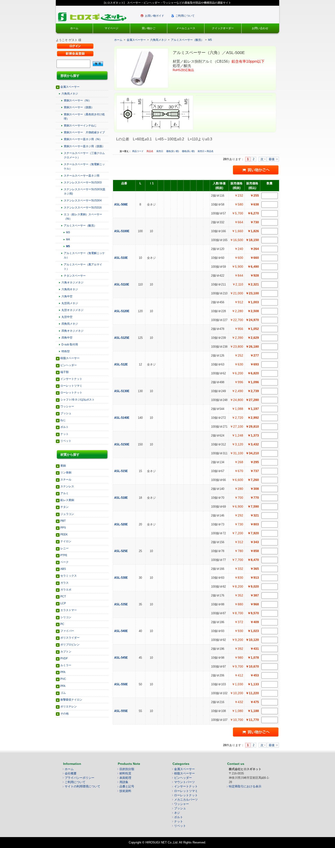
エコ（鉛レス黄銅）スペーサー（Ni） (83, 216)
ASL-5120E (122, 311)
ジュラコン (67, 514)
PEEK (64, 534)
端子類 (64, 372)
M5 (68, 246)
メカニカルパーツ (186, 799)
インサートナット (71, 378)
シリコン (65, 617)
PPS (63, 527)
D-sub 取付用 (70, 344)
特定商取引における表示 (245, 786)
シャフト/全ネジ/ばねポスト (77, 399)
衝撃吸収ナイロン (71, 699)
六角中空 (67, 296)
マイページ (111, 28)
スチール (65, 479)
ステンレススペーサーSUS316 (83, 207)
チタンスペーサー (75, 275)
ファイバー (67, 630)
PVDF (64, 658)
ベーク (64, 562)
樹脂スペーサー (70, 358)
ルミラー (65, 665)
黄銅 (63, 465)
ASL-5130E (122, 391)
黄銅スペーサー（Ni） (77, 100)
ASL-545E (121, 657)
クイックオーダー (223, 28)
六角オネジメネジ (72, 282)
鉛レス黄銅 (67, 500)
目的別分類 (126, 769)
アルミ (64, 493)
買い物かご (148, 28)
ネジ (177, 813)
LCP (63, 603)
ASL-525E (121, 551)
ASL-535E (121, 604)
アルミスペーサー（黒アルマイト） (83, 266)
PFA (62, 672)
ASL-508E (121, 204)
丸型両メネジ (70, 303)
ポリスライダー (70, 637)
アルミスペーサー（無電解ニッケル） (84, 255)
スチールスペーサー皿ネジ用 (81, 175)
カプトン (65, 651)
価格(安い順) (173, 151)
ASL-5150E (122, 444)
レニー (64, 548)
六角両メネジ (70, 93)
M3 (68, 232)
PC (62, 624)
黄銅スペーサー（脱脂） (79, 107)
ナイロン (65, 541)
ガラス (64, 582)
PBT (63, 520)
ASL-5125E (122, 337)
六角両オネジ (70, 289)
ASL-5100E (122, 231)
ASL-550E (121, 684)
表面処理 (125, 777)
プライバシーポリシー (79, 777)
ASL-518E (121, 497)
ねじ (63, 420)
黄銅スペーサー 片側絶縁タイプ (84, 132)
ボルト (64, 427)
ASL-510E (121, 258)
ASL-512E (121, 364)
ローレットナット (71, 392)
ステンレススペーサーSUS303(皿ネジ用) (84, 191)
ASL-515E (121, 471)
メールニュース (185, 28)
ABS (63, 568)
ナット (64, 434)
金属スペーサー (70, 86)
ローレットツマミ (71, 385)
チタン (64, 507)
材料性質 (125, 773)
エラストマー (68, 610)
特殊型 (66, 351)
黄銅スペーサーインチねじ (80, 125)
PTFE (63, 555)
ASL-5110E (122, 284)
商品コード (138, 151)
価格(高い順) (188, 151)
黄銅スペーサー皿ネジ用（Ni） (83, 139)
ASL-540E (121, 631)
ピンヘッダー (68, 365)
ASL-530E (121, 577)
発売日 (160, 151)
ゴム (63, 692)
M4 (68, 239)
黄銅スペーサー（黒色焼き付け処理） (84, 116)
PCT (63, 596)
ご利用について (185, 15)
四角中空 (67, 337)
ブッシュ (65, 413)
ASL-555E (121, 711)
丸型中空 (67, 317)
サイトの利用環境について (82, 786)
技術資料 (125, 791)
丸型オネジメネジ (72, 310)
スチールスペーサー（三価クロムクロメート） (84, 155)
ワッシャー (67, 406)
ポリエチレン (68, 706)
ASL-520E (121, 524)
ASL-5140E (122, 417)
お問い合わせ (260, 28)
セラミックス (68, 575)
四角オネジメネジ (72, 330)
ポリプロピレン (70, 644)
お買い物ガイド (154, 15)
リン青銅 (65, 472)
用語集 (123, 782)
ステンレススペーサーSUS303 (83, 182)
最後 (272, 159)
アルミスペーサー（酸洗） (80, 225)
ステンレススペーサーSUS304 (83, 200)
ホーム (74, 28)
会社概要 (71, 773)
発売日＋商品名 (206, 151)
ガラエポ (65, 589)
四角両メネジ (70, 323)
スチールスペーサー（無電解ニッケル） (84, 166)
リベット (65, 440)
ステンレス (67, 486)
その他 (64, 713)
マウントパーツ (184, 782)
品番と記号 (126, 786)
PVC (63, 679)
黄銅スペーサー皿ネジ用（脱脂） (84, 146)
